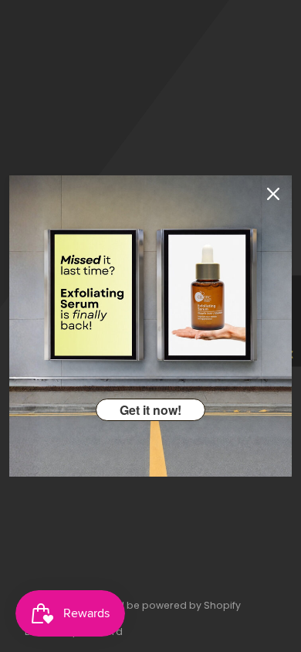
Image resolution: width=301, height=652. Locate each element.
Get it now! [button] (150, 410)
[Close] (273, 193)
